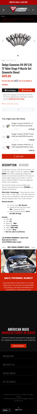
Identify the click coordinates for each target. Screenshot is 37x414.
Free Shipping (11, 90)
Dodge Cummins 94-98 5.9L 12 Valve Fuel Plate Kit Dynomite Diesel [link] (22, 124)
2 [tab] (19, 55)
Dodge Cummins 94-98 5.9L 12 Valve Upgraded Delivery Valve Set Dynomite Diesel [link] (22, 146)
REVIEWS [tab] (24, 165)
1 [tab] (17, 55)
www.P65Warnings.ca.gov (11, 242)
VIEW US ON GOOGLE (18, 346)
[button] (13, 129)
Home (3, 16)
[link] (8, 126)
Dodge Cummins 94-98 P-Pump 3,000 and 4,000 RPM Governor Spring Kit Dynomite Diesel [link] (22, 135)
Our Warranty (27, 90)
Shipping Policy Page (16, 99)
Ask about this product (12, 104)
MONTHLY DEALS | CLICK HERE (18, 2)
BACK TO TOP (18, 410)
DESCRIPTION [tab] (9, 165)
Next (34, 41)
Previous (3, 41)
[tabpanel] (18, 40)
